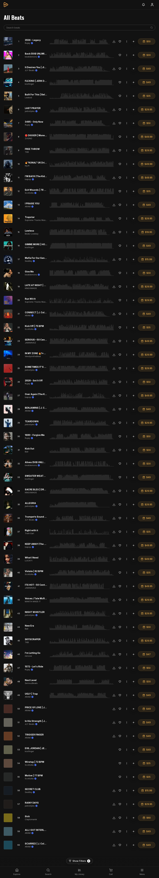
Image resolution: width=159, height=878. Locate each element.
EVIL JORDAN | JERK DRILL (39, 748)
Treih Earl (29, 533)
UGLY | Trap (31, 693)
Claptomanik (31, 819)
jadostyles (30, 111)
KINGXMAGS (31, 288)
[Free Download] (114, 41)
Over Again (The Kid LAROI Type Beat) (45, 394)
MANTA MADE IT (33, 601)
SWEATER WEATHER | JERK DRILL (44, 476)
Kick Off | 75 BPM (34, 326)
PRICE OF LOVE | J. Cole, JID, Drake (44, 707)
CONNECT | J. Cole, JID (38, 312)
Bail (26, 451)
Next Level (30, 680)
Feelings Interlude (35, 857)
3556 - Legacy (33, 40)
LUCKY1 (28, 560)
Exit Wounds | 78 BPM (37, 190)
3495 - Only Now (34, 121)
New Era (29, 625)
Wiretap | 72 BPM (34, 762)
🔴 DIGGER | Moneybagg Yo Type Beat (45, 135)
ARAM (28, 206)
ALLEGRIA (30, 503)
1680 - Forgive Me (35, 435)
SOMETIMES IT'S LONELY (39, 367)
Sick (27, 816)
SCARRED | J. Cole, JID (37, 843)
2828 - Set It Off (34, 380)
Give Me (29, 271)
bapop (28, 179)
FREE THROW (32, 149)
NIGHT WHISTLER (35, 612)
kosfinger (29, 84)
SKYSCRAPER (33, 639)
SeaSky (28, 261)
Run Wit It (30, 298)
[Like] (120, 41)
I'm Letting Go (32, 653)
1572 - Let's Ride (34, 666)
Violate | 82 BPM (34, 571)
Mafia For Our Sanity (36, 258)
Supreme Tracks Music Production (41, 220)
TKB (27, 152)
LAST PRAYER (33, 108)
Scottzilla (29, 193)
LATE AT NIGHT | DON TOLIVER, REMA (46, 285)
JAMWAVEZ (30, 342)
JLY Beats (29, 70)
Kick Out (29, 448)
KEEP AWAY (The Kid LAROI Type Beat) (46, 544)
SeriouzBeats (31, 683)
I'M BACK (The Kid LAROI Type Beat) (44, 176)
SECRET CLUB (33, 789)
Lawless (29, 230)
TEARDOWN (32, 421)
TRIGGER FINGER (34, 734)
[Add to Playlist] (133, 41)
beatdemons (31, 56)
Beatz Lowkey (31, 233)
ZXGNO (28, 138)
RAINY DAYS (32, 802)
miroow (28, 656)
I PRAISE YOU (32, 203)
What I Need (31, 557)
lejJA (27, 165)
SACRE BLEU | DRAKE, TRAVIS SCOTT (46, 489)
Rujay (27, 43)
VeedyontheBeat (33, 356)
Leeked (28, 97)
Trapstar (30, 217)
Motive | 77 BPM (34, 775)
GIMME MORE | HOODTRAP (40, 244)
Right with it (31, 530)
